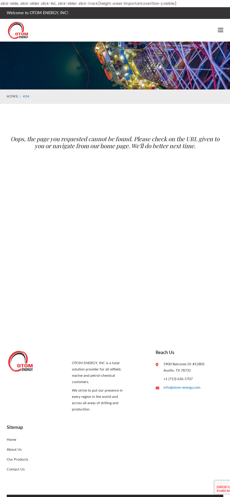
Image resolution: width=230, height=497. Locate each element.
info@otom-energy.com (182, 387)
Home (12, 96)
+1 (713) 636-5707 (178, 379)
